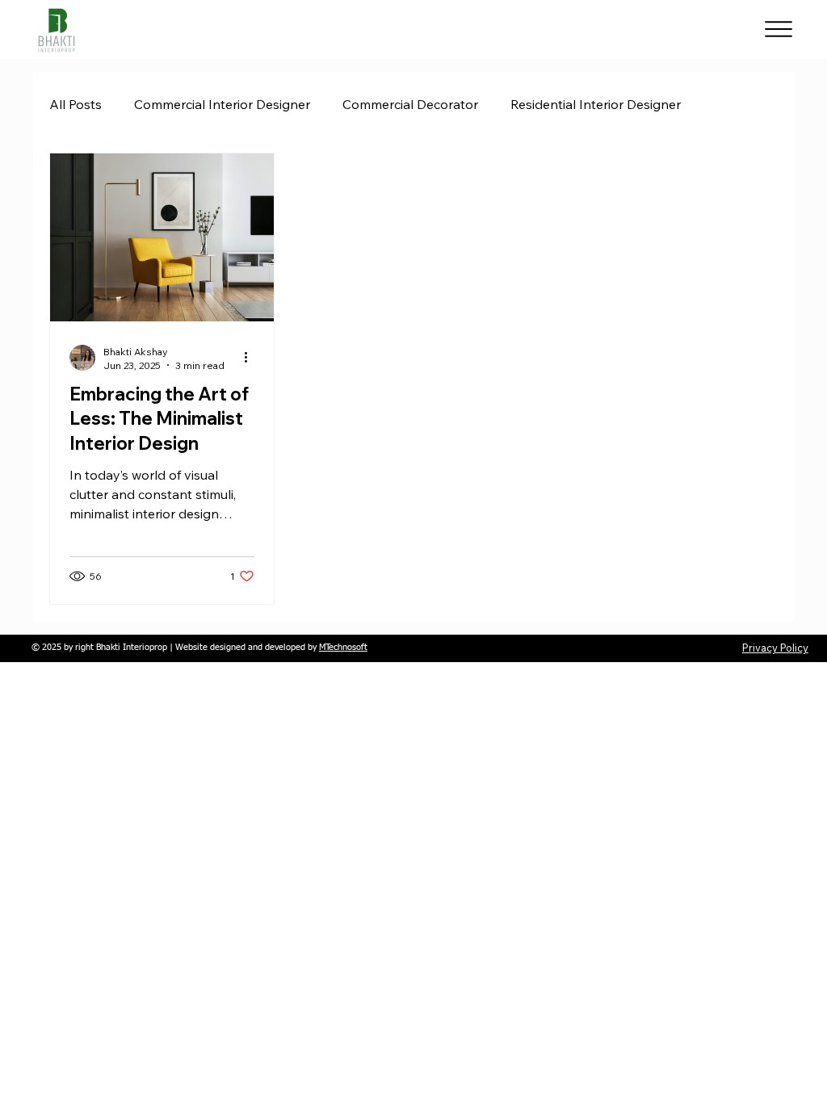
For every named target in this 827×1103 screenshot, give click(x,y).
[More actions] (252, 357)
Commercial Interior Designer (222, 104)
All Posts (75, 104)
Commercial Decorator (410, 104)
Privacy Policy (775, 647)
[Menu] (779, 29)
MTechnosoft (343, 647)
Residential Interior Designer (595, 104)
